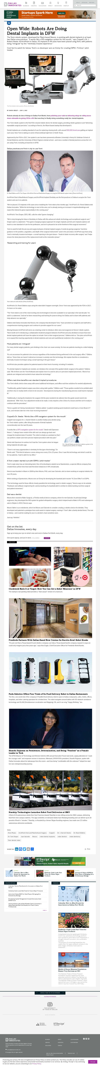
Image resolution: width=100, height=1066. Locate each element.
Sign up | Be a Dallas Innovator (54, 1053)
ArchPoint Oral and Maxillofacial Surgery (32, 833)
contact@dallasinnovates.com (14, 1049)
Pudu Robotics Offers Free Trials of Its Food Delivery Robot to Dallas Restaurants (48, 694)
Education (42, 6)
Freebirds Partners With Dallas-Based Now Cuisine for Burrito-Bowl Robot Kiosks (48, 640)
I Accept (92, 1062)
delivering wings (73, 115)
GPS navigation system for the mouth (30, 430)
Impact (50, 6)
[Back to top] (92, 1053)
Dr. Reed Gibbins (79, 833)
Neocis (34, 836)
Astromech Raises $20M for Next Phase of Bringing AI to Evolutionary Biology (84, 874)
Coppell (52, 833)
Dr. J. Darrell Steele (64, 833)
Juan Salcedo (25, 836)
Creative (34, 6)
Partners (91, 2)
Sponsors (84, 2)
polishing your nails (57, 115)
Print (88, 849)
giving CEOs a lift (27, 118)
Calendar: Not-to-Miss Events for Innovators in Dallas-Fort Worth (21, 874)
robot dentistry (75, 836)
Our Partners (74, 1042)
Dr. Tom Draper (13, 836)
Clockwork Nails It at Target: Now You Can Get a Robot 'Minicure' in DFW (45, 589)
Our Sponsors (74, 1039)
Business (26, 6)
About (78, 2)
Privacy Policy (50, 1055)
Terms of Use (71, 1053)
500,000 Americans (73, 130)
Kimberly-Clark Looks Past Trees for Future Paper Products (53, 874)
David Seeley (13, 110)
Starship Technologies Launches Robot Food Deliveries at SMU (39, 812)
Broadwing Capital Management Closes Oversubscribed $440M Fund (24, 899)
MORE (44, 910)
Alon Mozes (12, 833)
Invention (58, 6)
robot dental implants (47, 836)
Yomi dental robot (14, 840)
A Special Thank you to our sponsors (50, 992)
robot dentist (62, 836)
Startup (66, 6)
